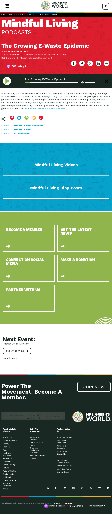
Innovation (7, 458)
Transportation (9, 480)
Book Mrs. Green (64, 437)
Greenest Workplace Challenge (34, 450)
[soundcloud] (20, 67)
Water (5, 489)
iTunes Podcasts (57, 505)
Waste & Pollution (7, 484)
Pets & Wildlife (9, 471)
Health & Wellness (7, 454)
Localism (7, 461)
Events (33, 459)
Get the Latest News (36, 444)
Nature (6, 468)
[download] (25, 67)
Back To (24, 125)
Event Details (15, 351)
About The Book (64, 466)
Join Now (94, 386)
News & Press (63, 472)
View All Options (37, 455)
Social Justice (9, 474)
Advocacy (7, 437)
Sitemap (69, 503)
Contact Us (62, 451)
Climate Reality (10, 440)
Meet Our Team (64, 469)
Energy (6, 444)
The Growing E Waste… (49, 15)
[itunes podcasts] (9, 67)
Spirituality (7, 477)
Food (5, 450)
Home (3, 15)
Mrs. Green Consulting (61, 441)
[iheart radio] (14, 67)
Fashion (6, 447)
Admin (57, 503)
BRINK (49, 503)
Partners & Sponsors (61, 447)
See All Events (10, 358)
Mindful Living (9, 465)
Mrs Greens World (60, 5)
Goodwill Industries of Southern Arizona (45, 108)
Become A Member (34, 438)
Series (12, 15)
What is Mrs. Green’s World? (63, 461)
